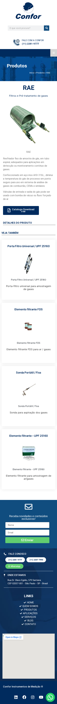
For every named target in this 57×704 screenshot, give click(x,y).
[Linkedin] (16, 697)
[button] (28, 518)
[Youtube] (41, 697)
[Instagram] (32, 697)
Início (31, 72)
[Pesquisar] (46, 28)
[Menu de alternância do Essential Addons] (53, 53)
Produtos (40, 72)
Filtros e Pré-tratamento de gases (28, 95)
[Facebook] (24, 697)
